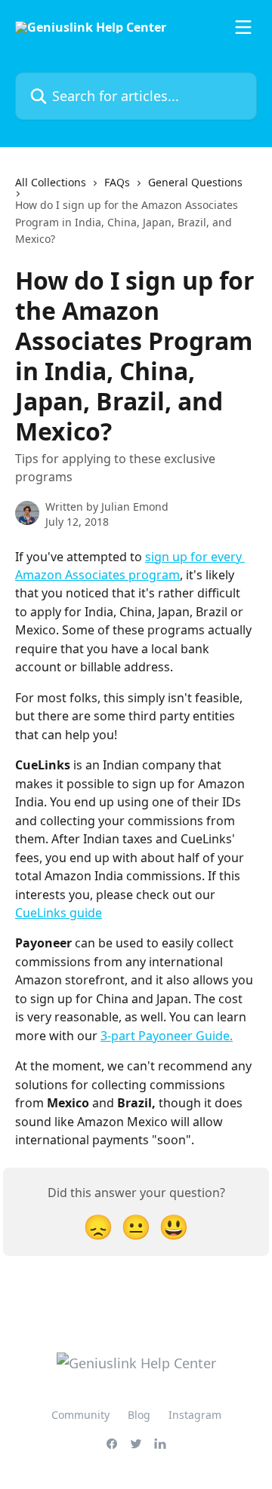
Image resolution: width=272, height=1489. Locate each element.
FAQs (117, 182)
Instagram (194, 1415)
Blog (139, 1415)
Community (80, 1415)
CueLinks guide (58, 912)
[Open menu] (243, 27)
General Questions (195, 182)
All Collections (50, 182)
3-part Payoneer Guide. (166, 1035)
